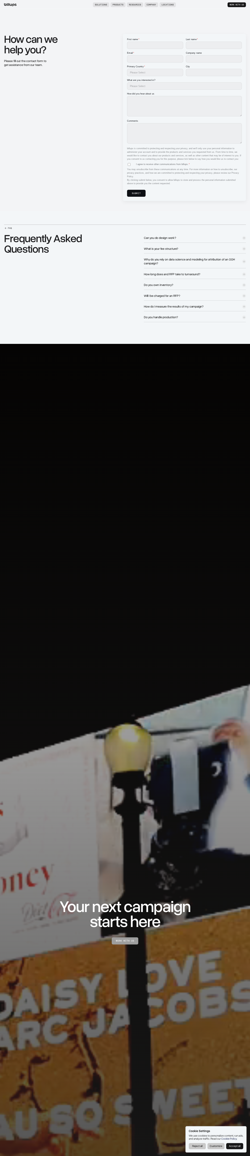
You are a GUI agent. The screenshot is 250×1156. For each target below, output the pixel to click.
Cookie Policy (229, 1139)
